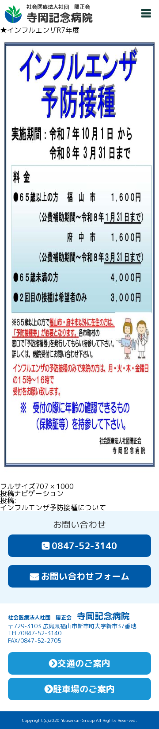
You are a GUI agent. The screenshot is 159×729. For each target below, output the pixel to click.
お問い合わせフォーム (85, 576)
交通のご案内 (83, 663)
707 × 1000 (54, 486)
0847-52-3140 (84, 545)
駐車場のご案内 (84, 689)
